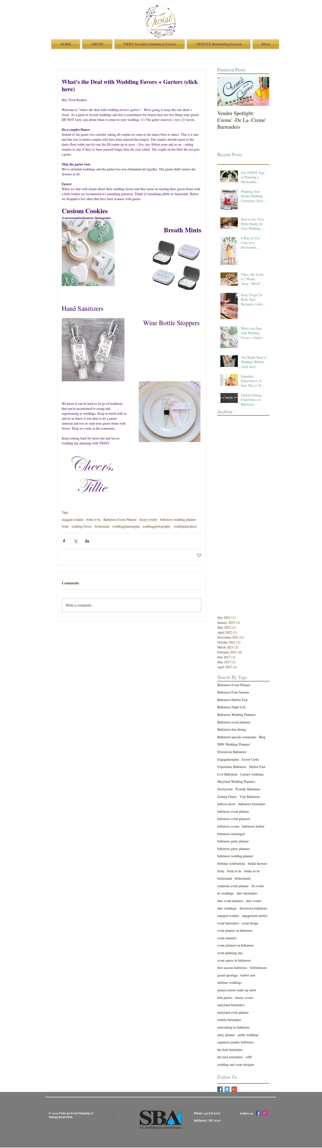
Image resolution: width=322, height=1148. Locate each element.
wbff (249, 1057)
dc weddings (225, 893)
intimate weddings (229, 982)
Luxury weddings (252, 774)
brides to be (252, 871)
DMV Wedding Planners (233, 744)
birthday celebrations (231, 863)
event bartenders (228, 923)
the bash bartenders (230, 1049)
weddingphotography (157, 526)
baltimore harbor (253, 826)
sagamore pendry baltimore (235, 1042)
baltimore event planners (233, 818)
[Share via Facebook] (64, 541)
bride (65, 526)
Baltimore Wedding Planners (236, 714)
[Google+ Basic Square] (234, 1089)
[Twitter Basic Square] (227, 1089)
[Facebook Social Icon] (258, 1113)
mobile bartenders (229, 1019)
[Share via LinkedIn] (87, 541)
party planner (226, 1035)
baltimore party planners (233, 848)
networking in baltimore (233, 1027)
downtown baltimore (253, 908)
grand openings (227, 975)
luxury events (148, 519)
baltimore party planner (233, 841)
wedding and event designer (235, 1064)
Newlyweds (225, 789)
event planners (226, 938)
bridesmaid (102, 526)
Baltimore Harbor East (232, 699)
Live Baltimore (227, 774)
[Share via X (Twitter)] (75, 541)
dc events (258, 886)
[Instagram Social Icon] (264, 1113)
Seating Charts (227, 796)
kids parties (224, 997)
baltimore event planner (233, 811)
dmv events (253, 900)
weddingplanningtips (126, 526)
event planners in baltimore (235, 945)
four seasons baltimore (232, 967)
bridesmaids (243, 878)
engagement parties (254, 915)
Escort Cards (250, 759)
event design (250, 923)
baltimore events (228, 826)
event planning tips (230, 953)
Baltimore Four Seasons (233, 692)
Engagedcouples (228, 759)
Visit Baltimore (249, 796)
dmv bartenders (247, 893)
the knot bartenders (230, 1057)
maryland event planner (233, 1012)
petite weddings (248, 1035)
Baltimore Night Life (231, 707)
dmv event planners (230, 900)
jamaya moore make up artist (236, 990)
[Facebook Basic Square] (220, 1089)
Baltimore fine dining (231, 729)
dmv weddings (227, 908)
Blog (262, 737)
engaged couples (72, 519)
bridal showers (257, 863)
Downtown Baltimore (231, 752)
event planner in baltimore (234, 930)
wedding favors (81, 526)
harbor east (247, 975)
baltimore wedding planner (178, 519)
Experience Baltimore (231, 766)
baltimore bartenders (252, 804)
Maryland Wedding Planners (236, 781)
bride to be (93, 519)
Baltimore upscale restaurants (236, 737)
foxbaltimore (258, 967)
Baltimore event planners (234, 722)
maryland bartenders (230, 1005)
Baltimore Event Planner (119, 519)
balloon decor (226, 804)
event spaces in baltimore (234, 960)
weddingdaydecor (185, 526)
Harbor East (257, 766)
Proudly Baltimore (247, 789)
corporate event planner (233, 886)
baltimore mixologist (231, 834)
